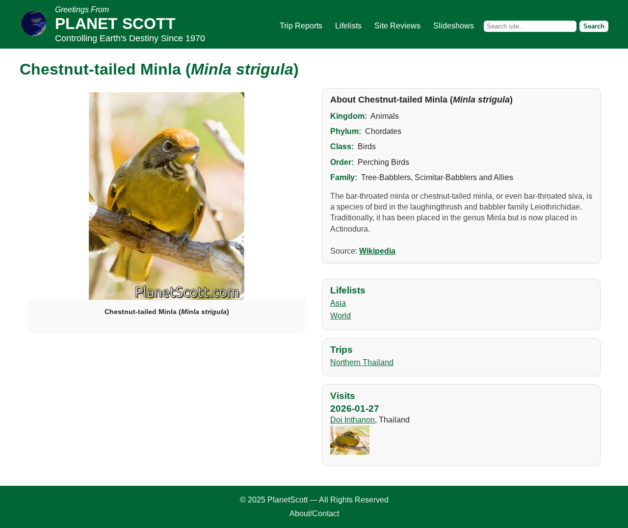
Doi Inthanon (352, 420)
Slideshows (453, 26)
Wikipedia (377, 251)
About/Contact (314, 513)
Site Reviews (397, 26)
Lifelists (348, 26)
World (340, 316)
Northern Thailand (361, 362)
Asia (338, 303)
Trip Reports (301, 26)
